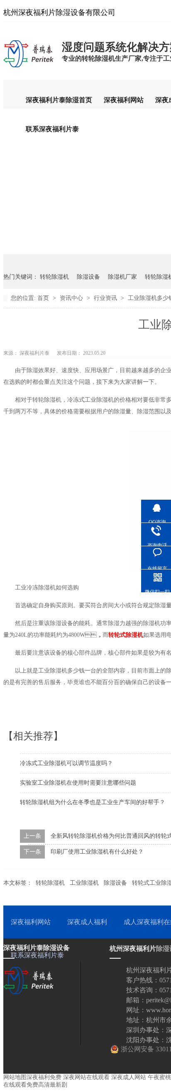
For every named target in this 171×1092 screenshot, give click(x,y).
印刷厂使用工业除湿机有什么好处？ (97, 852)
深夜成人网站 (128, 1077)
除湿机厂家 (122, 277)
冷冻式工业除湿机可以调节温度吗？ (66, 763)
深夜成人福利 (87, 921)
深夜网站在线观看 (86, 1077)
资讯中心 (72, 298)
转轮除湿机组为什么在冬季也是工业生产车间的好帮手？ (92, 802)
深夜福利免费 (44, 1077)
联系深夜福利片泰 (52, 129)
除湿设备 (88, 277)
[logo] (28, 67)
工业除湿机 (84, 883)
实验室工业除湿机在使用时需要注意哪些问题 (78, 783)
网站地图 (15, 1077)
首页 (44, 298)
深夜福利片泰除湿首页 (59, 99)
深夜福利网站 (124, 99)
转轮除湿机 (54, 277)
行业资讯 (106, 298)
